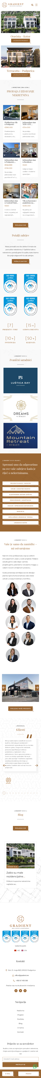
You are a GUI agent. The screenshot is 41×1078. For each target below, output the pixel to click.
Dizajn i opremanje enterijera (20, 506)
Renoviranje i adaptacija (20, 500)
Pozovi (28, 1074)
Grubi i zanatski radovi (20, 489)
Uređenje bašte (20, 523)
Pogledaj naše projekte (20, 708)
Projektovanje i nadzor (20, 483)
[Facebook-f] (25, 990)
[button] (32, 5)
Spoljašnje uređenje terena (20, 517)
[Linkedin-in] (20, 990)
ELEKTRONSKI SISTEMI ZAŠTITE (20, 494)
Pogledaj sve (20, 225)
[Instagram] (16, 990)
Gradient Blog (12, 867)
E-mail (7, 1074)
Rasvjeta (20, 511)
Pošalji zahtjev (20, 261)
